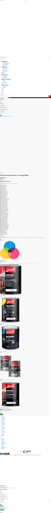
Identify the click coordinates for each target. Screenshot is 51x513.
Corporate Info (3, 443)
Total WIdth (2, 105)
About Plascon (3, 441)
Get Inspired (2, 428)
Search (9, 97)
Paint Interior (3, 416)
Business (2, 433)
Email (0, 412)
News (2, 444)
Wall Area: (1, 502)
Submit (1, 414)
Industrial (2, 434)
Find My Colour (3, 424)
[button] (0, 262)
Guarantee (2, 90)
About (2, 92)
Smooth (2, 111)
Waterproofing (3, 418)
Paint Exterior (3, 417)
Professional (2, 435)
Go (49, 96)
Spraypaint (2, 422)
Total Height (2, 497)
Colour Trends (3, 429)
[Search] (50, 57)
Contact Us (2, 91)
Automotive (2, 439)
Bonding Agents (3, 419)
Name (0, 410)
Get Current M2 (2, 103)
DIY (2, 426)
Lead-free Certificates (4, 447)
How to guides (3, 431)
